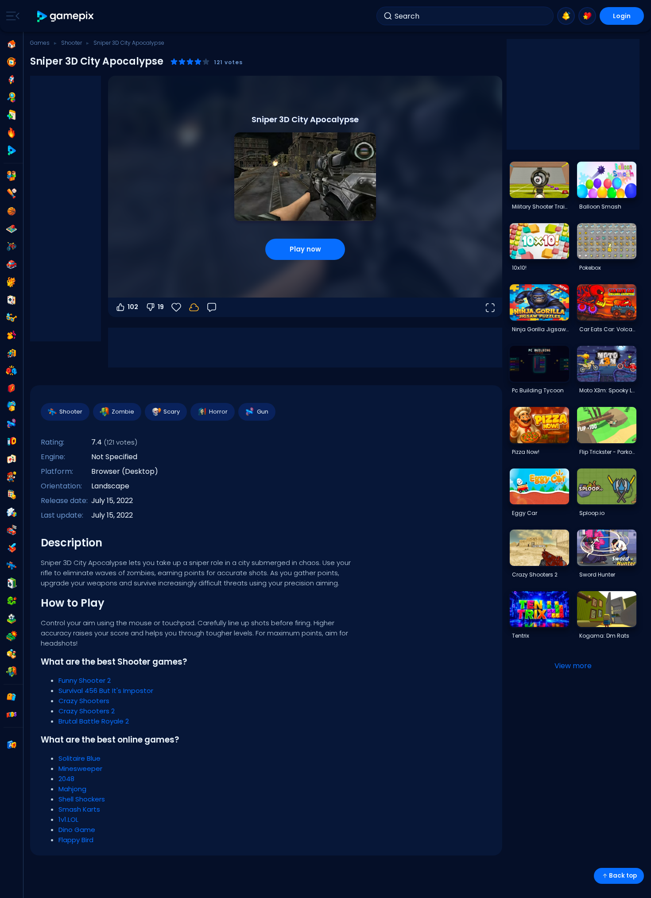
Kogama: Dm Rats (604, 635)
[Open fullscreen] (489, 307)
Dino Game (76, 829)
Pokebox (590, 267)
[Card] (11, 300)
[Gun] (11, 424)
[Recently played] (11, 62)
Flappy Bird (75, 839)
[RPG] (11, 548)
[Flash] (11, 388)
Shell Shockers (81, 799)
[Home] (11, 44)
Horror (218, 411)
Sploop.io (591, 513)
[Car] (11, 264)
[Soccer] (11, 618)
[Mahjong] (11, 459)
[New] (11, 115)
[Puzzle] (11, 512)
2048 (66, 778)
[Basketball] (11, 211)
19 (161, 306)
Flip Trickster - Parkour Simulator (607, 452)
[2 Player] (11, 176)
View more (573, 666)
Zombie (123, 411)
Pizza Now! (525, 452)
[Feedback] (211, 307)
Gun (262, 411)
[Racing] (11, 530)
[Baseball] (11, 193)
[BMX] (11, 246)
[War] (11, 636)
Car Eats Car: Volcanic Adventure (607, 329)
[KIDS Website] (11, 715)
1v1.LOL (68, 819)
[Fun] (11, 406)
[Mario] (11, 477)
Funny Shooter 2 (84, 680)
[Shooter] (11, 565)
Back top (623, 875)
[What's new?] (566, 16)
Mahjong (72, 788)
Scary (171, 411)
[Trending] (11, 133)
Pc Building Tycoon (538, 390)
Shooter (71, 42)
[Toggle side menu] (11, 16)
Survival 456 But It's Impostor (105, 690)
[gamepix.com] (65, 16)
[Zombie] (11, 672)
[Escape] (11, 353)
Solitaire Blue (79, 758)
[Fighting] (11, 370)
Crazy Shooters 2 (86, 711)
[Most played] (11, 80)
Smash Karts (79, 809)
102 (133, 306)
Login (622, 16)
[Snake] (11, 601)
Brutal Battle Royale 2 (93, 721)
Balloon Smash (600, 206)
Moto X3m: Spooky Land (607, 390)
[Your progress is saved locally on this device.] (194, 307)
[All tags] (11, 697)
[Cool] (11, 317)
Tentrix (520, 635)
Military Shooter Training (540, 206)
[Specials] (11, 150)
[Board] (11, 229)
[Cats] (11, 282)
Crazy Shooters (83, 700)
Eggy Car (524, 513)
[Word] (11, 654)
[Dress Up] (11, 335)
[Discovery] (11, 97)
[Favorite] (587, 16)
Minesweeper (80, 768)
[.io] (11, 441)
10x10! (519, 267)
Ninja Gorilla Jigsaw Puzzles (540, 329)
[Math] (11, 494)
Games (40, 42)
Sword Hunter (597, 574)
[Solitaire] (11, 583)
